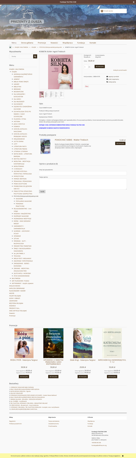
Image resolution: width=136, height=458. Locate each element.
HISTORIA (17, 121)
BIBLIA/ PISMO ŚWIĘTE (21, 82)
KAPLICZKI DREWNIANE (17, 288)
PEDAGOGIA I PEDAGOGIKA (23, 181)
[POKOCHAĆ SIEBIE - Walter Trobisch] (46, 146)
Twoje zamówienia (53, 421)
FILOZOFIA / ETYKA (20, 119)
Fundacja (90, 424)
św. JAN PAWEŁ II (19, 253)
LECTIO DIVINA (18, 141)
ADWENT (17, 79)
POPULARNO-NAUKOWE (24, 201)
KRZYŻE (11, 293)
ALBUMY (16, 84)
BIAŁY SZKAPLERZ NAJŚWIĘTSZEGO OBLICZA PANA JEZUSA (28, 397)
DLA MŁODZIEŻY (19, 101)
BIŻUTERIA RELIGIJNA (16, 303)
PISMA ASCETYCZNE (20, 184)
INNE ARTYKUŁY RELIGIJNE (18, 311)
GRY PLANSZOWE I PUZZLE (20, 281)
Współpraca (91, 421)
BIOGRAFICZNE (19, 92)
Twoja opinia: (43, 177)
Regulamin (12, 421)
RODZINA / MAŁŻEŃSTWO (22, 214)
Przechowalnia (52, 426)
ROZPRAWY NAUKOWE (21, 216)
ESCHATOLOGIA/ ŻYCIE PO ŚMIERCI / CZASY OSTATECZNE (22, 114)
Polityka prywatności (15, 424)
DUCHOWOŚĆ (18, 104)
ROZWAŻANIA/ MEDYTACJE (22, 219)
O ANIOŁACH (18, 169)
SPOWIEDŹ (17, 236)
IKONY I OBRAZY (14, 298)
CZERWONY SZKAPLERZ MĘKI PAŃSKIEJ (22, 387)
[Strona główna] (26, 23)
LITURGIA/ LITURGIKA (21, 151)
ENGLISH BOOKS (14, 286)
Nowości (12, 313)
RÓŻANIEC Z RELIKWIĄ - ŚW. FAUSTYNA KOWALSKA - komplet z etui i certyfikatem (35, 407)
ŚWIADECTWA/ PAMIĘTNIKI (22, 246)
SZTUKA (16, 238)
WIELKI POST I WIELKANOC (22, 258)
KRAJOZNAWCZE (19, 139)
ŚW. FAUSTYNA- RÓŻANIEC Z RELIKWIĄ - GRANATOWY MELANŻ (29, 403)
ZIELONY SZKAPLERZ (17, 393)
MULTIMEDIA (16, 278)
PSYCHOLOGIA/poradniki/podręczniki (26, 196)
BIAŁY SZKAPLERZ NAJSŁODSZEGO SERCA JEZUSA (25, 389)
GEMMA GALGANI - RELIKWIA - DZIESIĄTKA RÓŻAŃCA (26, 399)
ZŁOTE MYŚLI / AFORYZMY (22, 273)
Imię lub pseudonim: (46, 170)
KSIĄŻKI (14, 72)
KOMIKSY (17, 126)
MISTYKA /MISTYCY (20, 159)
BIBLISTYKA (17, 87)
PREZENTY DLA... (14, 308)
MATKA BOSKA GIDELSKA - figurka (21, 391)
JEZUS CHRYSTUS (19, 124)
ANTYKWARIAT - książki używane (22, 283)
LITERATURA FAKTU (20, 146)
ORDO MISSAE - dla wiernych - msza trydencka (25, 405)
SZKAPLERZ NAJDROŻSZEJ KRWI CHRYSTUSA (24, 409)
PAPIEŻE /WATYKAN (20, 179)
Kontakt (90, 426)
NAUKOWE (19, 199)
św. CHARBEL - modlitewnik (19, 401)
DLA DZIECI (17, 99)
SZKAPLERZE (13, 301)
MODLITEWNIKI (19, 166)
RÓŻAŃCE (12, 306)
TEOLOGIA (17, 256)
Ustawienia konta (53, 424)
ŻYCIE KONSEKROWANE (21, 276)
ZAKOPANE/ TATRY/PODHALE (23, 261)
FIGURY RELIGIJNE (15, 296)
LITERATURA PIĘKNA (20, 149)
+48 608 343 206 (96, 442)
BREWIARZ (17, 89)
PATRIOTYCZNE (19, 176)
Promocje (12, 316)
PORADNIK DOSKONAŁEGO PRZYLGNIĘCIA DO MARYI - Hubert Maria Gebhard (34, 395)
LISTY (15, 144)
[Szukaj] (35, 56)
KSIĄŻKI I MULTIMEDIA (16, 69)
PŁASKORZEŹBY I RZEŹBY (17, 291)
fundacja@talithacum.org (99, 445)
